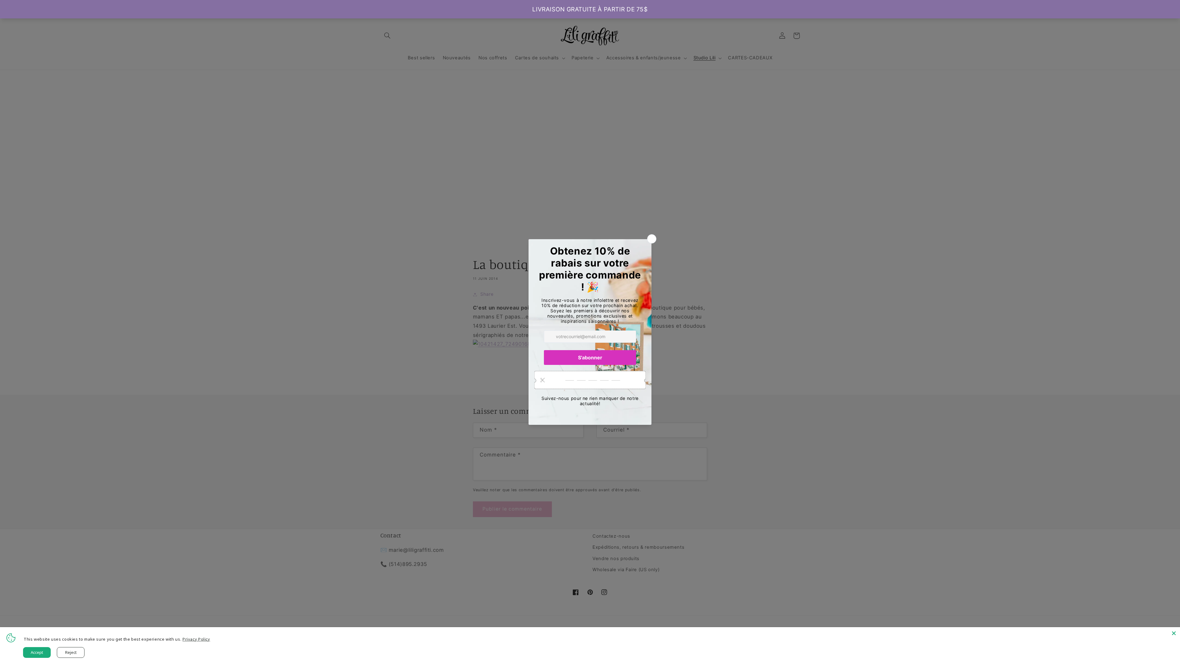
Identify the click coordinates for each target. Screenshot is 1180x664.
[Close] (1174, 633)
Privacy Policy (196, 639)
